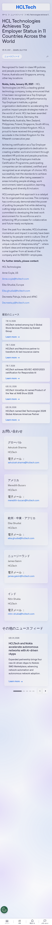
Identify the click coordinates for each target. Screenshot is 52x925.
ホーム (4, 15)
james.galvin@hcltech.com (21, 576)
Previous (40, 691)
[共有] (47, 56)
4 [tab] (30, 691)
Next (45, 691)
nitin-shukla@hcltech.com (21, 613)
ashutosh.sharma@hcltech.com (23, 462)
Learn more (11, 336)
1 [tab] (17, 691)
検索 (19, 923)
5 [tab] (33, 691)
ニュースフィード (17, 15)
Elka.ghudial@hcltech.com (16, 290)
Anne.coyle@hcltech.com (15, 278)
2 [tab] (24, 691)
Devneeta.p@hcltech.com (15, 302)
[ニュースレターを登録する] (32, 921)
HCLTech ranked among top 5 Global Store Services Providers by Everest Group (24, 328)
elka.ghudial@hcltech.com (21, 538)
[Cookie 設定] (4, 909)
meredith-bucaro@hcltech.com (23, 500)
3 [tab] (27, 691)
